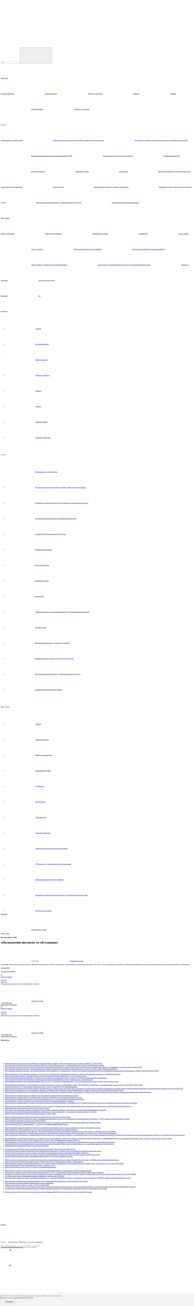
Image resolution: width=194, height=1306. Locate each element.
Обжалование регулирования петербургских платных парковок (27, 1146)
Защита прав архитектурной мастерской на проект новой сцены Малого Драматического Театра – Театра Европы (44, 1162)
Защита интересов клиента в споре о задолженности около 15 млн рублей (30, 1113)
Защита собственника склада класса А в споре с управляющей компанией (30, 1167)
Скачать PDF (5, 968)
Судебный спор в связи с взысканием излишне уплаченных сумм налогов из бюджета (34, 1176)
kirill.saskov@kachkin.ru (9, 1005)
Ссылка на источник (8, 971)
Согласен (9, 1302)
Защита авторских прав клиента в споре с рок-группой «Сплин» (27, 1108)
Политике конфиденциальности (23, 1297)
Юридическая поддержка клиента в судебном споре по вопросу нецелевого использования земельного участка (43, 1097)
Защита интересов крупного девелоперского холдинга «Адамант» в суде (30, 1165)
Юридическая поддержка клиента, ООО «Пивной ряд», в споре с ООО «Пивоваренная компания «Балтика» (42, 1140)
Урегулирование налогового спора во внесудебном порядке (25, 1121)
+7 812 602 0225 (6, 1003)
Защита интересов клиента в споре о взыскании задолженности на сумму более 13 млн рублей (37, 1117)
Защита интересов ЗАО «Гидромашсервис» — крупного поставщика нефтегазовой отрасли (36, 1124)
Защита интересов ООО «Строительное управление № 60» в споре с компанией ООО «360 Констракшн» (41, 1087)
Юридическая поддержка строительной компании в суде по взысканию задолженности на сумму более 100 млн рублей (46, 1181)
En (40, 296)
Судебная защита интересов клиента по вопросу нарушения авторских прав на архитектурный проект (40, 1149)
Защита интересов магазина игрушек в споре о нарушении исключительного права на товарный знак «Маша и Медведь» (47, 1153)
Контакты (4, 914)
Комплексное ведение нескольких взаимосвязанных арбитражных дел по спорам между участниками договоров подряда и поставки (51, 1112)
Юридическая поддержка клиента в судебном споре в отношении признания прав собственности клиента (41, 1095)
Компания (4, 78)
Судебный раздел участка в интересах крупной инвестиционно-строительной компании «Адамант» (39, 1101)
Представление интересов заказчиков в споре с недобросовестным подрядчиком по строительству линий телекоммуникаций (48, 1170)
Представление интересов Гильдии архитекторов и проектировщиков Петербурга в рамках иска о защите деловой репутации (48, 1192)
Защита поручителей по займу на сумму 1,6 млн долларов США (27, 1185)
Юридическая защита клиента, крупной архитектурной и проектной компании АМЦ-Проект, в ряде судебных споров (45, 1076)
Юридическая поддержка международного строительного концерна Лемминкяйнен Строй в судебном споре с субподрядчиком (49, 1080)
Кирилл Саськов (6, 977)
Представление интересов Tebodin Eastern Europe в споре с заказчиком (29, 1183)
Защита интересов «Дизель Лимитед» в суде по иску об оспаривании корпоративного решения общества (41, 1129)
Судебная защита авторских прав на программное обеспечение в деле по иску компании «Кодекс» (39, 1156)
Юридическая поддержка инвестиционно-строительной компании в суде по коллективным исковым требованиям (44, 1099)
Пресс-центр (5, 218)
